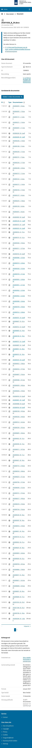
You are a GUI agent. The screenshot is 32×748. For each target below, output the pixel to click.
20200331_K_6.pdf (19, 318)
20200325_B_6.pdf (19, 360)
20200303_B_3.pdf (19, 217)
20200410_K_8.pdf (19, 396)
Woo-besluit (10, 14)
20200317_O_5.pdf (19, 341)
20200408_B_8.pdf (19, 404)
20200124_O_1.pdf (19, 221)
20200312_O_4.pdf (19, 327)
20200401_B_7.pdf (19, 400)
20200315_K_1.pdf (19, 225)
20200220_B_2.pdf (19, 133)
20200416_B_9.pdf (19, 407)
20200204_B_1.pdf (19, 137)
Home (5, 9)
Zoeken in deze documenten (11, 97)
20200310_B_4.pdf (19, 254)
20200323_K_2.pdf (19, 228)
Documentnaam (19, 102)
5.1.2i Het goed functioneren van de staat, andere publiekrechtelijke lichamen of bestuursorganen (17, 49)
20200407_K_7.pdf (19, 345)
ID (4, 102)
